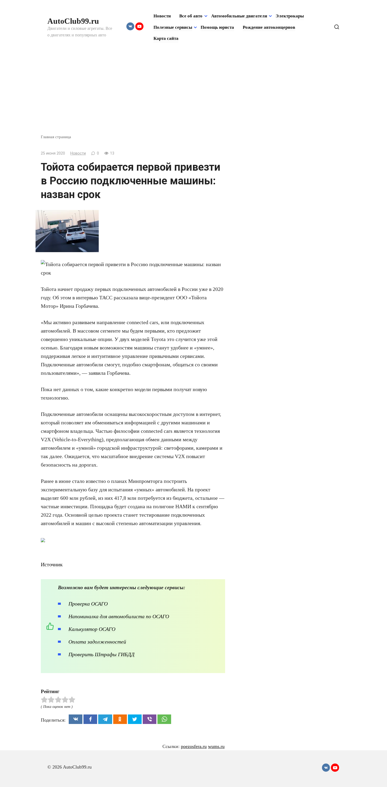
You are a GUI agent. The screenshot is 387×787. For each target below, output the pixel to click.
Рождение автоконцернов (269, 27)
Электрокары (290, 15)
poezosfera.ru (194, 746)
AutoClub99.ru (73, 21)
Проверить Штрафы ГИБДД (101, 654)
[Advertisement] (193, 94)
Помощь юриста (217, 27)
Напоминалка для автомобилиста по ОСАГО (118, 616)
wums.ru (216, 746)
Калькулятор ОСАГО (91, 629)
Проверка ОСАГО (88, 604)
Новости (162, 15)
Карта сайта (165, 38)
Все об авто (190, 15)
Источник (52, 564)
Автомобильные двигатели (239, 15)
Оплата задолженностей (97, 642)
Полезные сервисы (172, 27)
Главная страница (56, 137)
